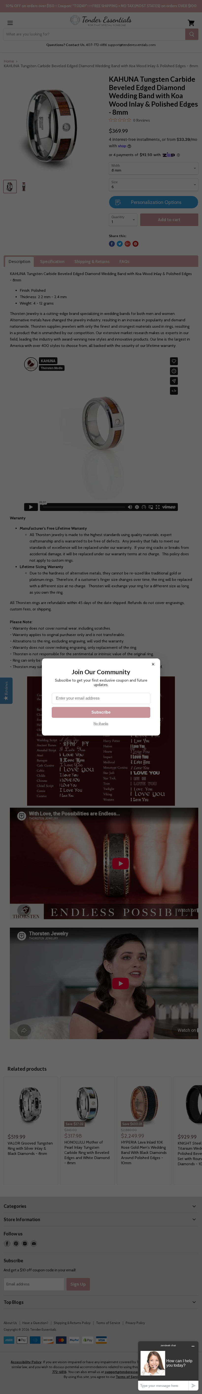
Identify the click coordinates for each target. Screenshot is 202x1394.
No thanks (101, 723)
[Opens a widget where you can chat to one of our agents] (168, 1365)
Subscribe (101, 712)
